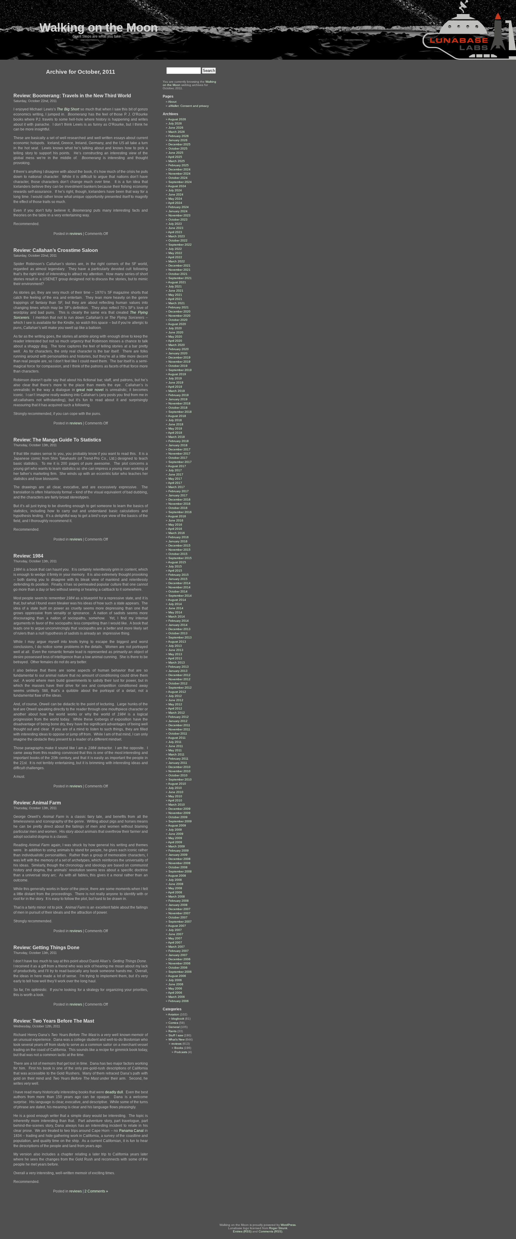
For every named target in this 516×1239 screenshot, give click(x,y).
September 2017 (180, 462)
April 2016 (175, 528)
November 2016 (179, 503)
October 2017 (178, 457)
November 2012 (179, 679)
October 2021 (178, 273)
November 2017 (179, 453)
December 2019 (179, 357)
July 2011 (175, 742)
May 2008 (175, 888)
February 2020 (178, 349)
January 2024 (178, 211)
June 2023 (175, 228)
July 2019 (175, 378)
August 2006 (177, 976)
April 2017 (175, 482)
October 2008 (178, 867)
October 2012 (178, 683)
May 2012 (175, 704)
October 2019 (178, 365)
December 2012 (179, 675)
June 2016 (175, 520)
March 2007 (176, 946)
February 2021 (178, 307)
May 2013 (175, 654)
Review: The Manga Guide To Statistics (57, 439)
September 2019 (180, 370)
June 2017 (175, 474)
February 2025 (178, 165)
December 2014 (179, 583)
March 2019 (176, 391)
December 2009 (179, 808)
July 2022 (175, 248)
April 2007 (175, 942)
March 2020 (176, 345)
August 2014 (177, 599)
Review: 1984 (28, 555)
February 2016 (178, 537)
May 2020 (175, 336)
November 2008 (179, 863)
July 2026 (175, 123)
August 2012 (177, 691)
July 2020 (175, 328)
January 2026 (178, 140)
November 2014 (179, 587)
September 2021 (180, 278)
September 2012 (180, 687)
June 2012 (175, 700)
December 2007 (179, 909)
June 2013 (175, 650)
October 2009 (178, 817)
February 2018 (178, 441)
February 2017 (178, 491)
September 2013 (180, 637)
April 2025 (175, 156)
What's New (176, 1039)
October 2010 (178, 775)
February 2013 (178, 666)
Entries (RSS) (242, 1231)
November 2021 (179, 269)
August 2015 (177, 562)
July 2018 (175, 420)
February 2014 (178, 620)
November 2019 (179, 361)
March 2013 (176, 662)
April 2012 (175, 708)
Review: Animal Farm (37, 802)
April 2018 (175, 432)
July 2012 (175, 696)
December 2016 (179, 499)
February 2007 (178, 950)
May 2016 (175, 524)
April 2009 (175, 842)
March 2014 (176, 616)
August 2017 (177, 466)
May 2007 (175, 938)
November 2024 (179, 173)
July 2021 (175, 286)
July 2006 (175, 980)
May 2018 (175, 428)
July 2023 (175, 223)
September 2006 (180, 971)
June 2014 (175, 608)
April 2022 (175, 257)
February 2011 (178, 758)
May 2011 (175, 750)
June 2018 (175, 424)
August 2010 (177, 783)
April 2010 (175, 800)
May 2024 (175, 198)
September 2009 (180, 821)
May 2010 (175, 796)
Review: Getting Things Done (46, 947)
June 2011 (175, 746)
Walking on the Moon (98, 27)
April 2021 (175, 299)
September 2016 (180, 512)
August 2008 (177, 875)
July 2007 (175, 930)
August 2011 (177, 737)
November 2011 (179, 729)
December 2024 (179, 169)
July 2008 (175, 879)
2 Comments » (96, 1191)
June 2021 (175, 290)
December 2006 (179, 959)
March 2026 (176, 131)
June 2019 (175, 382)
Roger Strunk (278, 1228)
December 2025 (179, 144)
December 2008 (179, 859)
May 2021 (175, 294)
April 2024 (175, 202)
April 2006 (175, 992)
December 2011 (179, 725)
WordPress (288, 1224)
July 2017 (175, 470)
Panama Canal (132, 1131)
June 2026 (175, 127)
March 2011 (176, 754)
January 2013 (178, 670)
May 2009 (175, 838)
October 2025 (178, 148)
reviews (76, 234)
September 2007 (180, 921)
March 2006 (176, 996)
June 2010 (175, 792)
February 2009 (178, 850)
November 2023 (179, 215)
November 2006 (179, 963)
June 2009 (175, 833)
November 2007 (179, 913)
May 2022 (175, 253)
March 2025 (176, 161)
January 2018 (178, 445)
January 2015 (178, 579)
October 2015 (178, 553)
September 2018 (180, 411)
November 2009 (179, 813)
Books (178, 1047)
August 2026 (177, 119)
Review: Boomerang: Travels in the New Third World (72, 95)
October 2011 (177, 733)
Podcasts (180, 1052)
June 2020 (175, 332)
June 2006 (175, 984)
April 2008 (175, 892)
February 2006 (178, 1001)
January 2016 (178, 541)
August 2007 (177, 925)
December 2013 (179, 629)
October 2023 (178, 219)
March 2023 (176, 236)
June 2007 (175, 934)
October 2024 (178, 177)
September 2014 (180, 595)
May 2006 (175, 988)
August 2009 (177, 825)
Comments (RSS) (270, 1231)
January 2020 (178, 353)
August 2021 (177, 282)
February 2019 (178, 395)
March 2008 (176, 896)
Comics (173, 1022)
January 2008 (178, 904)
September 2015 (180, 558)
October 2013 (178, 633)
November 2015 (179, 549)
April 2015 (175, 570)
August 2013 (177, 641)
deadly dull (113, 1092)
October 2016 (178, 508)
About (172, 101)
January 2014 (178, 625)
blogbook (177, 1018)
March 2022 (176, 261)
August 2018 (177, 416)
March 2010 (176, 804)
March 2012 (176, 712)
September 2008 (180, 871)
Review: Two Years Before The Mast (53, 1020)
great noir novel (90, 390)
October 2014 (178, 591)
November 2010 (179, 771)
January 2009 (178, 854)
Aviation (173, 1014)
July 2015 (175, 566)
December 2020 (179, 311)
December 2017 (179, 449)
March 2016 (176, 533)
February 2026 (178, 136)
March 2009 (176, 846)
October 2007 (178, 917)
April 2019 (175, 386)
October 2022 (178, 240)
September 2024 (180, 182)
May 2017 (175, 478)
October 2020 (178, 319)
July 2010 (175, 787)
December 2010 (179, 767)
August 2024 (177, 186)
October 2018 (178, 407)
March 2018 (176, 436)
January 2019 (178, 399)
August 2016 (177, 516)
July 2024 (175, 190)
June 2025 (175, 152)
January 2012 (178, 721)
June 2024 (175, 194)
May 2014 (175, 612)
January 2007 (178, 955)
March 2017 (176, 487)
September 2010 (180, 779)
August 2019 (177, 374)
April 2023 (175, 232)
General (173, 1027)
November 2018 (179, 403)
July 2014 (175, 604)
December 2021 (179, 265)
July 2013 (175, 645)
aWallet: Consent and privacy (188, 105)
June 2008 (175, 884)
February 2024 (178, 207)
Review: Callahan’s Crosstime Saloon (55, 250)
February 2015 (178, 574)
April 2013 (175, 658)
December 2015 (179, 545)
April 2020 (175, 340)
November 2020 (179, 315)
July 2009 (175, 829)
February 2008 (178, 900)
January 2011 (177, 762)
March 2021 (176, 303)
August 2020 (177, 324)
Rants (172, 1031)
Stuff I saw (175, 1035)
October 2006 (178, 967)
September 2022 (180, 244)
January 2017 (178, 495)
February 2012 (178, 716)
